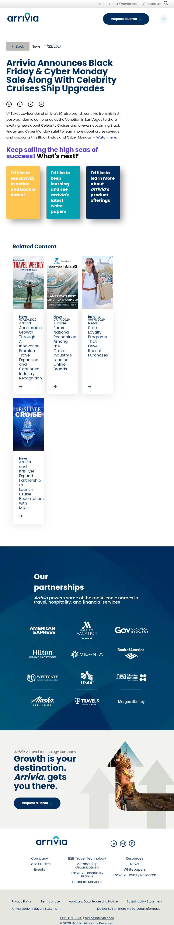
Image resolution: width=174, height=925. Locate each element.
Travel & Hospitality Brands (87, 874)
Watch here (106, 137)
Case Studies (40, 864)
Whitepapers (135, 869)
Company (39, 858)
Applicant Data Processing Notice (93, 901)
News (134, 864)
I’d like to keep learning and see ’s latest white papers (60, 192)
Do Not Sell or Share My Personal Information (129, 908)
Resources (134, 858)
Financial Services (87, 882)
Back (20, 46)
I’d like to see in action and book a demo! (23, 184)
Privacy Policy (22, 901)
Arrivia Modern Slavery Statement (36, 908)
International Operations (118, 4)
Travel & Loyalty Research (134, 875)
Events (39, 869)
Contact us (152, 4)
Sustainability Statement (144, 901)
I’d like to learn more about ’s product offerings (103, 187)
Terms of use (50, 901)
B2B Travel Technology (87, 858)
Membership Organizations (87, 865)
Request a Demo (124, 19)
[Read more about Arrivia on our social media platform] (113, 844)
